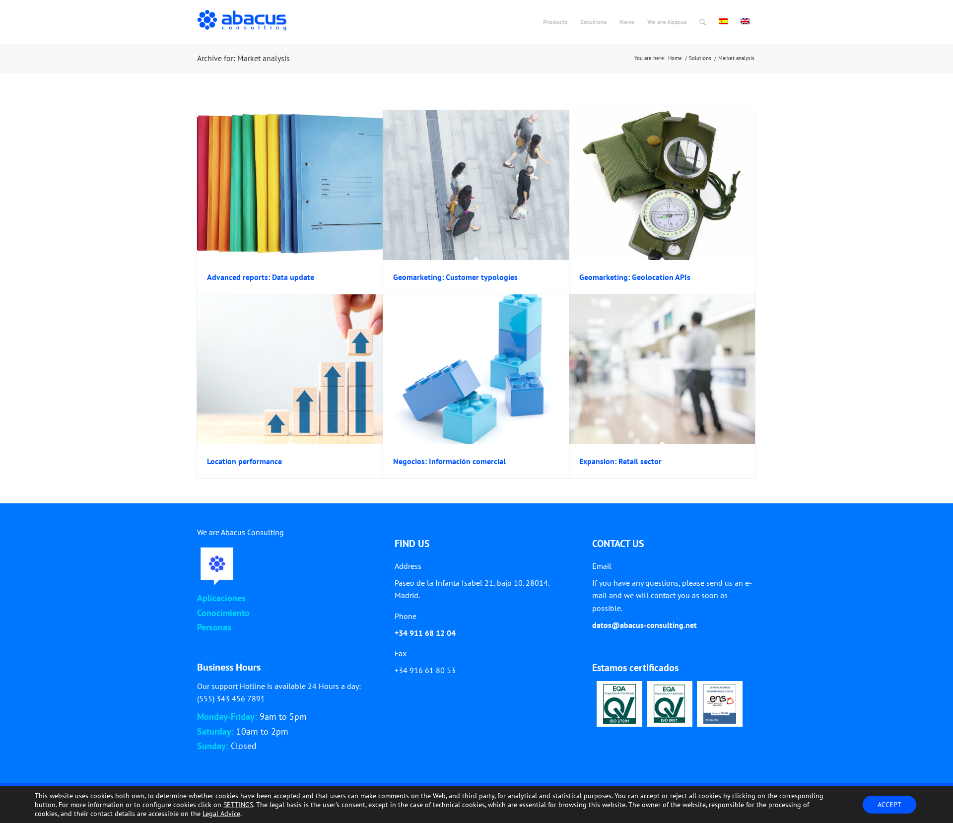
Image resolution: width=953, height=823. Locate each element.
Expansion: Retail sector (620, 461)
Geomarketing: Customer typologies (455, 277)
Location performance (244, 461)
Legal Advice (221, 813)
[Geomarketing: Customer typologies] (476, 185)
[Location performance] (290, 369)
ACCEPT (889, 804)
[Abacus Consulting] (244, 22)
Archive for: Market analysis (243, 58)
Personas (214, 627)
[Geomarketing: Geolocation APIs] (662, 185)
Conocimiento (223, 612)
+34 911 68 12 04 (425, 633)
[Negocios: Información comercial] (476, 369)
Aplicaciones (221, 598)
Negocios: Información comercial (449, 461)
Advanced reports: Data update (260, 277)
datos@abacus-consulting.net (644, 625)
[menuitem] (555, 22)
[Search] (702, 22)
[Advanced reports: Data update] (290, 185)
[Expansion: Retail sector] (662, 369)
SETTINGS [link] (238, 804)
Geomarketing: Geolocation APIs (634, 277)
